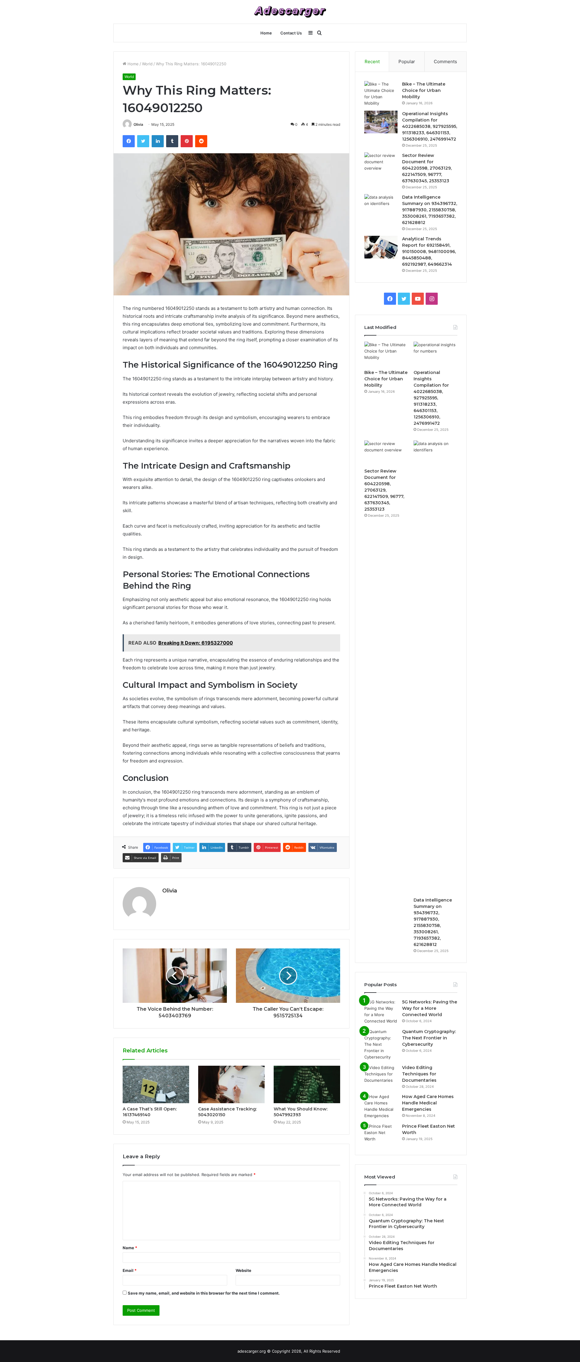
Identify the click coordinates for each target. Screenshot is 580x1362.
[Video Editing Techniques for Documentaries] (381, 1076)
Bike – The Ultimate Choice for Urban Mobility (423, 90)
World (147, 63)
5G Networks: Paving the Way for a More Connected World (429, 1008)
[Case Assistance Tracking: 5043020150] (231, 1084)
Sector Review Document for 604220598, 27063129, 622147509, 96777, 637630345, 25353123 (427, 168)
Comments (445, 61)
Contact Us (291, 33)
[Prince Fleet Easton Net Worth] (381, 1134)
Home (266, 33)
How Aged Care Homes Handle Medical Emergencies (428, 1103)
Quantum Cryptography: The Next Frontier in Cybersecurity (429, 1038)
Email (130, 1270)
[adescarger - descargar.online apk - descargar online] (290, 12)
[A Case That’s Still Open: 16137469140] (156, 1084)
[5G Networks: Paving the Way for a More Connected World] (381, 1011)
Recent (372, 61)
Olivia (138, 124)
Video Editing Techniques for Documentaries (419, 1074)
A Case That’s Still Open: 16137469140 (150, 1111)
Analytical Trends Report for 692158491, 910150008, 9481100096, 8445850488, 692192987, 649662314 (429, 251)
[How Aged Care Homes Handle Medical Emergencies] (381, 1106)
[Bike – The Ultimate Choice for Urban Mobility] (381, 93)
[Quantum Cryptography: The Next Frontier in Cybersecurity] (381, 1044)
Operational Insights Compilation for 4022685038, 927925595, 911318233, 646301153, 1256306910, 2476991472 (429, 126)
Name (130, 1247)
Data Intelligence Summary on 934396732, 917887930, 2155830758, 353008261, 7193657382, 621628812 (429, 209)
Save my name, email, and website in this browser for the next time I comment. (204, 1293)
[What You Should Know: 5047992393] (307, 1084)
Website (243, 1270)
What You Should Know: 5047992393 (300, 1111)
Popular (406, 61)
